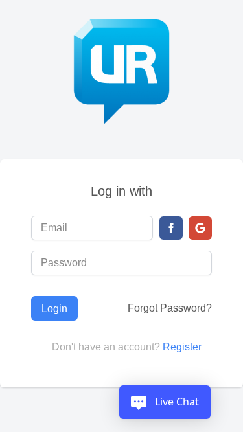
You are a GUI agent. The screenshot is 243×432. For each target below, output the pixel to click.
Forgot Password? (170, 307)
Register (182, 346)
